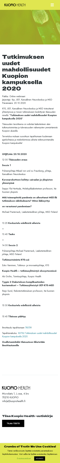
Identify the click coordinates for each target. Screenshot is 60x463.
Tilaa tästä (13, 423)
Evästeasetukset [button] (24, 458)
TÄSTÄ (28, 327)
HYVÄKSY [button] (39, 458)
